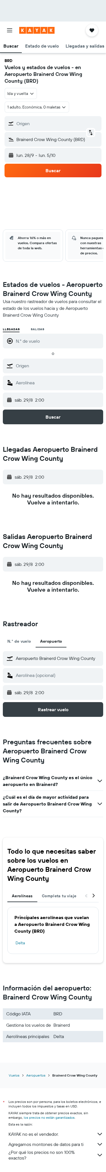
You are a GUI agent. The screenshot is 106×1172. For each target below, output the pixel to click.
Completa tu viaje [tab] (59, 895)
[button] (9, 30)
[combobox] (58, 366)
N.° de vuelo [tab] (19, 641)
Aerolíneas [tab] (22, 895)
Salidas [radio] (37, 329)
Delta (20, 942)
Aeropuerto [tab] (51, 641)
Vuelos (14, 1075)
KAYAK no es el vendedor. (33, 1134)
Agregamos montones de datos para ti (45, 1144)
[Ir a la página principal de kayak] (37, 30)
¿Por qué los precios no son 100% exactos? (41, 1155)
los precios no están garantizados (49, 1117)
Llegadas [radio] (11, 329)
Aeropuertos (36, 1075)
